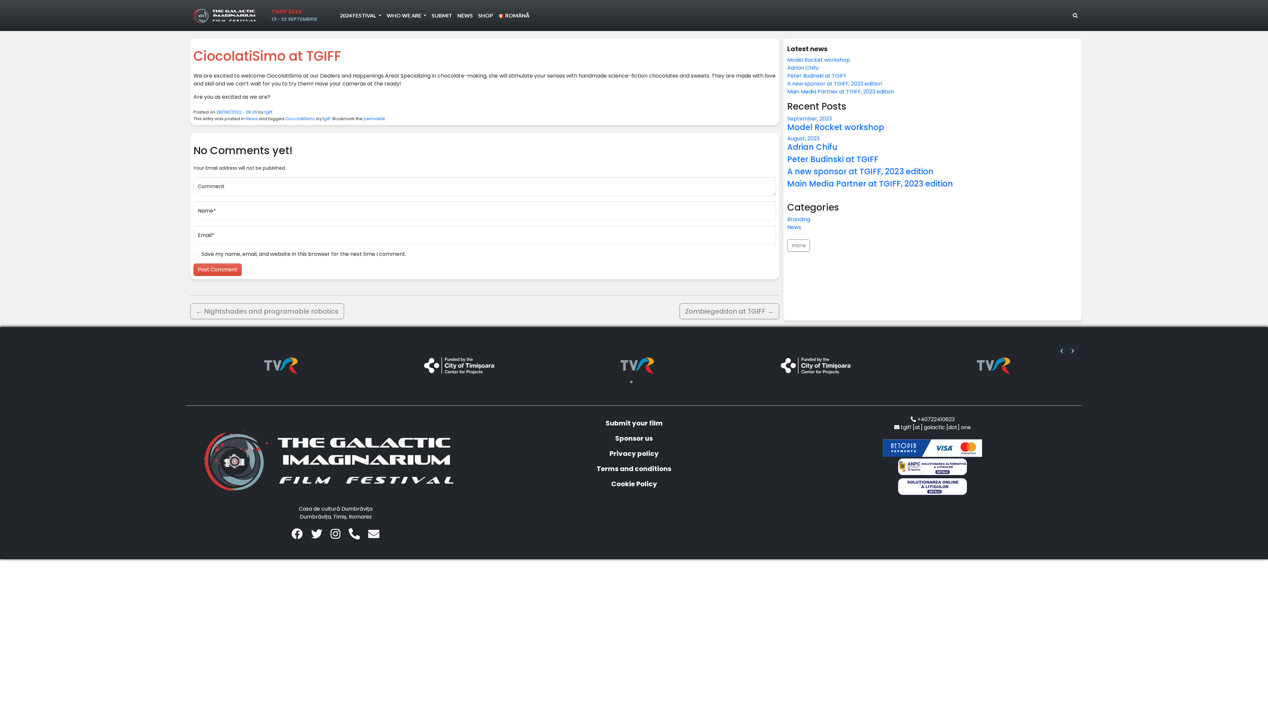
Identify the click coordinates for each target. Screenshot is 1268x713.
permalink (374, 119)
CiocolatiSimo (300, 119)
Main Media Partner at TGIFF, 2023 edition (840, 91)
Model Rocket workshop (818, 60)
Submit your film (634, 423)
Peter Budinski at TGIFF (817, 76)
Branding (798, 219)
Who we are (404, 15)
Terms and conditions (634, 468)
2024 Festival (358, 15)
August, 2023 (803, 138)
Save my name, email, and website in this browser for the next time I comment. (303, 254)
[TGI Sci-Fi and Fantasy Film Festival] (226, 15)
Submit (442, 15)
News (465, 15)
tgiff (268, 112)
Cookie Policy (634, 484)
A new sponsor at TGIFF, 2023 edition (834, 83)
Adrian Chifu (803, 68)
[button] (1062, 351)
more (799, 245)
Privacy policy (634, 453)
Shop (485, 15)
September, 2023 (809, 118)
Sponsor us (634, 438)
